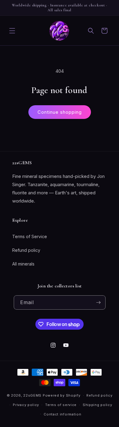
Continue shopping (60, 112)
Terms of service (61, 405)
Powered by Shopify (62, 395)
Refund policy (26, 250)
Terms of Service (29, 236)
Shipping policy (97, 405)
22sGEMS (32, 395)
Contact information (62, 414)
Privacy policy (26, 405)
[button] (12, 30)
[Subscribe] (98, 302)
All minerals (23, 263)
